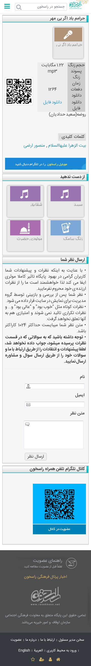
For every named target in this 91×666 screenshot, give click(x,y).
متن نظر (77, 413)
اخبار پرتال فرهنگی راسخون (45, 577)
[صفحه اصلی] (58, 660)
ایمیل (80, 395)
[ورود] (50, 660)
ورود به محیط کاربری (62, 650)
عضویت (16, 640)
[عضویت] (42, 660)
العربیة (38, 650)
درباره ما (31, 640)
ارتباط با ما (47, 640)
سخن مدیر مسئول (71, 640)
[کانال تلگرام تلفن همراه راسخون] (45, 509)
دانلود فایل (52, 102)
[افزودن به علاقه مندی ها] (33, 660)
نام (82, 377)
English (24, 650)
